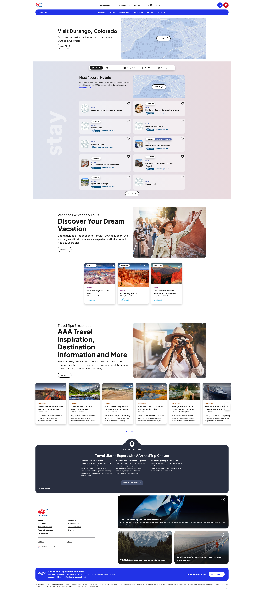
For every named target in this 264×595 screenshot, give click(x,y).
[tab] (96, 68)
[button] (126, 431)
